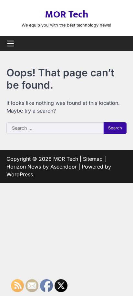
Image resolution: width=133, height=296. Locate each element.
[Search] (122, 43)
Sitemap (93, 159)
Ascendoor (63, 166)
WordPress (19, 174)
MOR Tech (66, 14)
